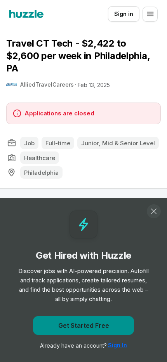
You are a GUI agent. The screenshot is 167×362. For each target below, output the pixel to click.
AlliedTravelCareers (47, 84)
